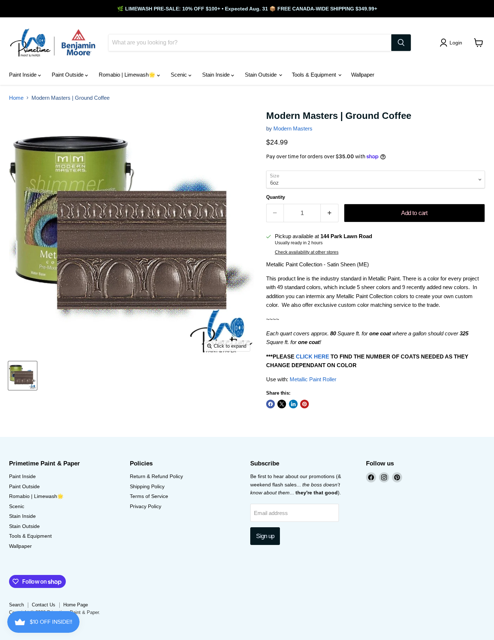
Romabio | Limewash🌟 (128, 75)
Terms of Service (149, 496)
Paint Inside (23, 75)
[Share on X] (281, 404)
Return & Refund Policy (156, 476)
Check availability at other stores (306, 252)
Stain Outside (261, 75)
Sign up (265, 536)
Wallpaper (362, 75)
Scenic (179, 75)
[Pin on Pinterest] (304, 404)
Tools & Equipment (314, 75)
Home (16, 98)
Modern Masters (292, 128)
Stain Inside (216, 75)
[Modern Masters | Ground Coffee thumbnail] (22, 375)
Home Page (75, 604)
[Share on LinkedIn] (293, 404)
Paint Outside (68, 75)
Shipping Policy (147, 486)
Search (16, 604)
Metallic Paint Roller (313, 379)
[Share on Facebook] (270, 404)
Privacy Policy (145, 506)
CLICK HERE (312, 356)
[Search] (401, 42)
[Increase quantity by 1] (329, 213)
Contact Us (43, 604)
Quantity (275, 197)
